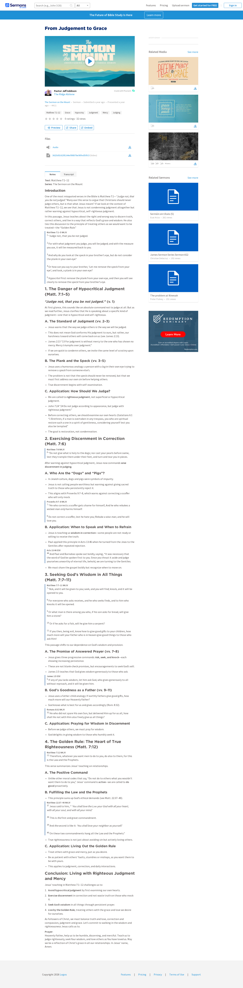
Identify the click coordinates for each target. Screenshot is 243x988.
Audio (55, 147)
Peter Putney (156, 299)
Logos (63, 974)
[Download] (195, 88)
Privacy (158, 974)
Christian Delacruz (159, 258)
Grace (67, 112)
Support (196, 974)
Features (151, 5)
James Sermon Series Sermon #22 (169, 254)
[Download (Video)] (130, 155)
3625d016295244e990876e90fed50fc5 (74, 155)
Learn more (154, 15)
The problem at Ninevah (164, 295)
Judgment (93, 112)
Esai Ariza (155, 217)
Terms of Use (176, 974)
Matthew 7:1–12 (53, 112)
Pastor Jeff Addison (65, 91)
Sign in (233, 5)
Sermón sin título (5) (162, 213)
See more (193, 52)
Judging (116, 112)
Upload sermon (180, 5)
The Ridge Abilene (64, 94)
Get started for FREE (205, 5)
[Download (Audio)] (130, 147)
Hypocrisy (79, 112)
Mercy (105, 112)
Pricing (164, 5)
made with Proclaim (122, 91)
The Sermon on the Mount (57, 102)
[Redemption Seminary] (173, 331)
